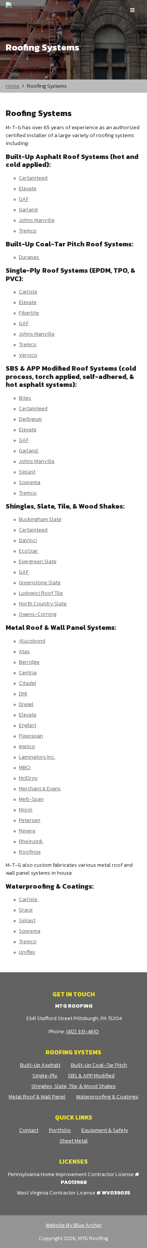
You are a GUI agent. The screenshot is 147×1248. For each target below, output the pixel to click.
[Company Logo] (23, 10)
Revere (27, 831)
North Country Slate (43, 604)
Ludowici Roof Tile (41, 593)
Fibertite (29, 313)
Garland (28, 210)
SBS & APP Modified (91, 1076)
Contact (28, 1130)
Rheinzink (31, 841)
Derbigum (30, 419)
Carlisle (28, 292)
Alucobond (32, 641)
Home (13, 86)
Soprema (29, 482)
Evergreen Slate (38, 561)
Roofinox (30, 852)
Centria (28, 673)
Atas (24, 651)
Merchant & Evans (40, 789)
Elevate (28, 188)
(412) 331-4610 (82, 1032)
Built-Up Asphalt (40, 1065)
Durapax (29, 257)
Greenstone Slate (40, 583)
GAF (24, 199)
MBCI (25, 767)
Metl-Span (31, 799)
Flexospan (31, 736)
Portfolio (60, 1130)
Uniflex (27, 952)
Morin (25, 810)
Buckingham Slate (40, 519)
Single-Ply (44, 1076)
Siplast (27, 472)
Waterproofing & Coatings (107, 1097)
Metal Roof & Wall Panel (37, 1097)
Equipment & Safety (104, 1130)
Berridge (29, 662)
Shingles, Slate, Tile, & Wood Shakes (73, 1086)
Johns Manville (37, 220)
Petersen (29, 820)
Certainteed (33, 178)
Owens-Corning (38, 614)
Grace (26, 910)
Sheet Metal (74, 1141)
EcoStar (29, 551)
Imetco (27, 746)
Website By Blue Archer (74, 1225)
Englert (27, 725)
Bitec (25, 398)
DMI (23, 694)
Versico (28, 355)
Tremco (28, 231)
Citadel (27, 683)
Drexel (26, 704)
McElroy (28, 778)
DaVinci (28, 540)
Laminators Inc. (37, 757)
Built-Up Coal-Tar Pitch (99, 1065)
